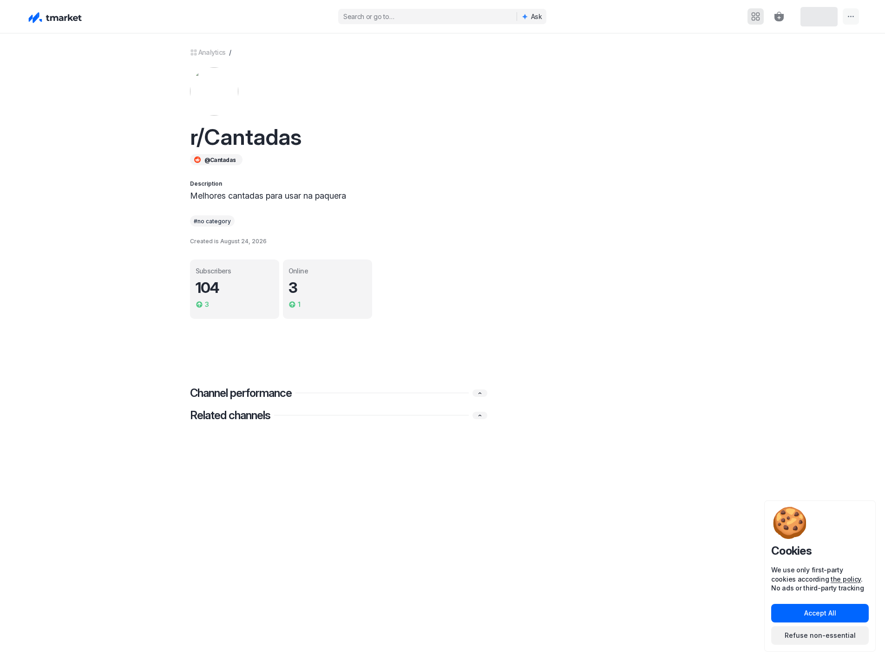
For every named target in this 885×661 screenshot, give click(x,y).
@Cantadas (220, 159)
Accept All (820, 613)
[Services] (755, 16)
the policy (846, 579)
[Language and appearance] (851, 16)
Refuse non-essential (820, 635)
